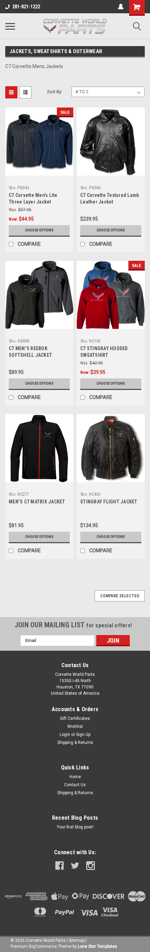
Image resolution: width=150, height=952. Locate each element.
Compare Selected (119, 595)
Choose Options (39, 230)
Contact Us (75, 784)
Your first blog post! (75, 827)
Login (65, 734)
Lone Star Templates (97, 946)
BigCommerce (43, 946)
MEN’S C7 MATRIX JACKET (37, 501)
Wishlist (75, 726)
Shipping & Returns (75, 742)
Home (75, 776)
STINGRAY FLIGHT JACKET (108, 501)
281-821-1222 (26, 6)
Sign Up (83, 734)
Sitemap (76, 940)
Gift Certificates (75, 718)
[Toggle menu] (10, 26)
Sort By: (54, 91)
